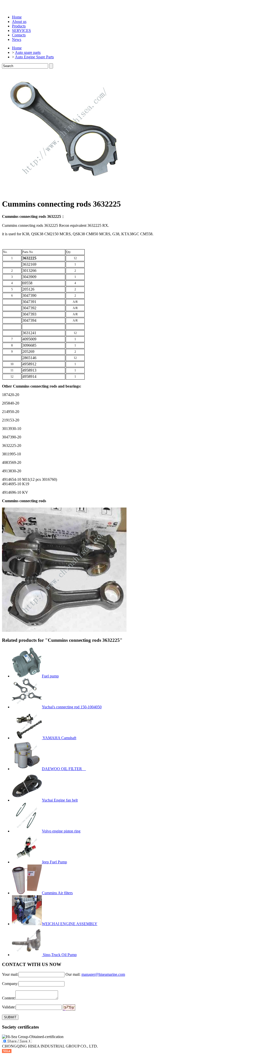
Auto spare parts (28, 52)
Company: (10, 983)
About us (19, 21)
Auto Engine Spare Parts (34, 57)
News (16, 39)
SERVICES (21, 30)
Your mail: (10, 974)
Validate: (9, 1007)
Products (19, 26)
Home (17, 17)
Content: (8, 998)
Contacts (19, 35)
